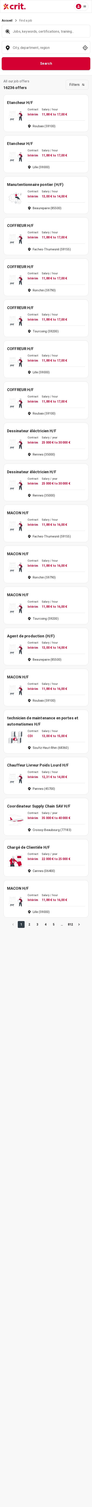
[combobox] (45, 50)
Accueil (7, 20)
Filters (74, 85)
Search (46, 63)
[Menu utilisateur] (81, 6)
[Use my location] (85, 48)
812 (70, 924)
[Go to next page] (79, 924)
